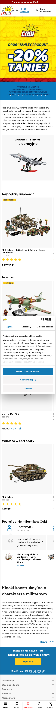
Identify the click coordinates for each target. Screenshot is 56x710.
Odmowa (28, 388)
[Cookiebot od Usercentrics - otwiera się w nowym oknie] (39, 319)
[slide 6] (34, 95)
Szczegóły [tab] (26, 327)
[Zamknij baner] (52, 319)
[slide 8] (41, 95)
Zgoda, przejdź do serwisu (28, 371)
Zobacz (20, 565)
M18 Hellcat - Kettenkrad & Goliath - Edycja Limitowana (23, 251)
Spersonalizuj (26, 380)
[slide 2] (18, 95)
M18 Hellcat (8, 497)
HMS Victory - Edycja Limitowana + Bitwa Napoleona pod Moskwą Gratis (29, 558)
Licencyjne (28, 143)
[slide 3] (22, 95)
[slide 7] (37, 95)
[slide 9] (45, 95)
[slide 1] (14, 95)
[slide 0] (10, 95)
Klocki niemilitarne (45, 10)
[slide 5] (30, 95)
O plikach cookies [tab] (45, 327)
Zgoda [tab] (9, 327)
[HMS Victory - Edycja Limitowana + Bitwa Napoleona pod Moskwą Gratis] (8, 556)
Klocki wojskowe (24, 10)
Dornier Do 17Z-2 (10, 414)
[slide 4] (26, 95)
